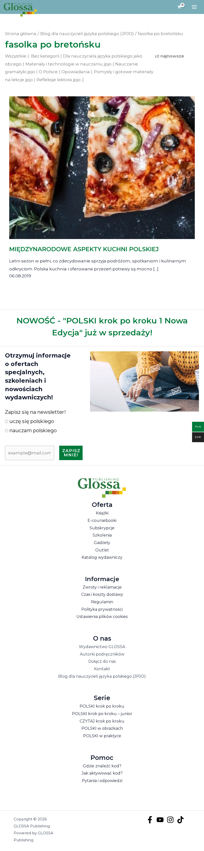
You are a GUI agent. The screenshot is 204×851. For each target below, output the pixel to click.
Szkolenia (102, 535)
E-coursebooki (102, 520)
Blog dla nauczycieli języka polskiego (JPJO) (102, 676)
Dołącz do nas (102, 661)
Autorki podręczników (102, 654)
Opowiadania (75, 71)
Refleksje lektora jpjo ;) (60, 79)
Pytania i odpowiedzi (102, 780)
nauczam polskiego (32, 430)
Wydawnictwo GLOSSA (102, 646)
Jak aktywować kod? (102, 773)
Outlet (102, 550)
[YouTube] (160, 819)
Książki (102, 513)
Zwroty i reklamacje (102, 587)
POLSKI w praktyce (102, 735)
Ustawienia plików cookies (102, 616)
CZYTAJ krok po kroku (102, 721)
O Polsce (48, 71)
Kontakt (102, 669)
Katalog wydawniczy (102, 557)
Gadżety (102, 542)
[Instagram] (170, 819)
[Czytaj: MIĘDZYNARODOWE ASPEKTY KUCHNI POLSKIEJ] (102, 164)
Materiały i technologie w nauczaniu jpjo (68, 63)
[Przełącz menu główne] (194, 7)
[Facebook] (149, 819)
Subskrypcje (102, 528)
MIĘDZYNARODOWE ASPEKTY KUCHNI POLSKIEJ (84, 249)
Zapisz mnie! (71, 452)
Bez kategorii (45, 56)
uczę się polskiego (31, 421)
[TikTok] (180, 819)
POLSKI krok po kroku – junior (102, 713)
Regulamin (102, 602)
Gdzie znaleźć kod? (102, 766)
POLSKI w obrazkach (102, 728)
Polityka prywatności (102, 609)
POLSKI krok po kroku (102, 706)
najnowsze (172, 56)
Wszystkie (15, 56)
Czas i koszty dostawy (102, 594)
